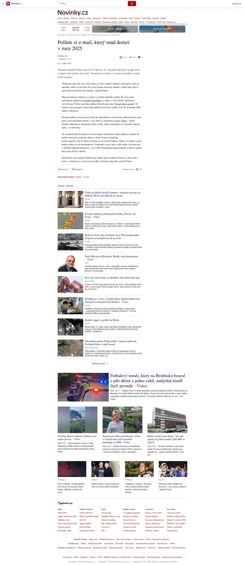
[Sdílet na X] (141, 169)
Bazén (83, 543)
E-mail (86, 177)
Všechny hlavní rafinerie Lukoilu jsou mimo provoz (77, 437)
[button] (70, 199)
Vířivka (172, 543)
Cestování (89, 22)
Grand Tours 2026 (86, 531)
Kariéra (93, 557)
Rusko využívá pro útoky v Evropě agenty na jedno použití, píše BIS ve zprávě (166, 439)
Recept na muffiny (130, 516)
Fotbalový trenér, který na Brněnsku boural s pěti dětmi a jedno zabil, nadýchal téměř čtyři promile (147, 380)
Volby (89, 18)
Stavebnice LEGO (100, 548)
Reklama (84, 557)
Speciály (134, 22)
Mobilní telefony (84, 548)
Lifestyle (155, 18)
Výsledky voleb (64, 520)
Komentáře (122, 18)
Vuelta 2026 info (86, 513)
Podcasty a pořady (109, 22)
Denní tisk (161, 22)
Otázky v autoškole (174, 527)
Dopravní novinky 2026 (176, 520)
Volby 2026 (62, 513)
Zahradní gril (162, 543)
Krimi (131, 18)
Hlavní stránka (63, 18)
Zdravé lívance (129, 520)
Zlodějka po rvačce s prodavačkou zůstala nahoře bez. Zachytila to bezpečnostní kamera (112, 300)
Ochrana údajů (139, 557)
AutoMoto (74, 22)
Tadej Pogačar (85, 523)
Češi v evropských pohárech (157, 539)
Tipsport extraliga (108, 520)
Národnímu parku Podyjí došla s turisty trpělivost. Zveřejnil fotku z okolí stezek (111, 342)
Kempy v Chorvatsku (153, 513)
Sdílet (134, 57)
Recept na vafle (129, 527)
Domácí (82, 18)
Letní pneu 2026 (173, 513)
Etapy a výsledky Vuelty (88, 516)
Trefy (86, 263)
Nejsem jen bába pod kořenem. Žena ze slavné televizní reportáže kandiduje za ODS (121, 439)
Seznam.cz (236, 4)
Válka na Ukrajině (110, 18)
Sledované (171, 22)
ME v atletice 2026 (108, 523)
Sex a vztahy (89, 281)
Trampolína (108, 543)
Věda (81, 22)
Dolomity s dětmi (152, 531)
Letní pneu (129, 548)
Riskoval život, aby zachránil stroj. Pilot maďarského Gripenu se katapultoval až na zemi (112, 236)
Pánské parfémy (178, 548)
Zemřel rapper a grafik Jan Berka (102, 320)
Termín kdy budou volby (67, 523)
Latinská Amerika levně (154, 527)
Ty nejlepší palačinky (131, 513)
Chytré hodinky (164, 548)
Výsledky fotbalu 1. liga (110, 516)
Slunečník (119, 543)
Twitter (75, 557)
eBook (124, 57)
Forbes (78, 177)
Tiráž (100, 557)
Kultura (137, 18)
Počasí (141, 22)
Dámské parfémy (116, 548)
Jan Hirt (82, 520)
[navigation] (3, 4)
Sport (121, 22)
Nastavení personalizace (172, 557)
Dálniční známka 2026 (176, 516)
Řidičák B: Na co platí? (176, 523)
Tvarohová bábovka (131, 523)
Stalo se (74, 18)
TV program (151, 22)
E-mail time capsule (124, 103)
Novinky (61, 56)
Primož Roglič (85, 527)
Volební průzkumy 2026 (67, 516)
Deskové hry (141, 548)
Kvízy (127, 22)
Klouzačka (129, 543)
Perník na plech (129, 531)
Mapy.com (93, 539)
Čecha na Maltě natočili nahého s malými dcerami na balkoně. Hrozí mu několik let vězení (112, 194)
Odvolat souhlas (153, 557)
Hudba (87, 323)
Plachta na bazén (95, 543)
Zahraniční (97, 18)
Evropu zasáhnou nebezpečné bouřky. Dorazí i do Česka (110, 215)
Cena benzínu (138, 539)
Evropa (87, 199)
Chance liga (106, 513)
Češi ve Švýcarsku (152, 523)
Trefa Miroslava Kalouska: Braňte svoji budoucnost (111, 256)
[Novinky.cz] (73, 13)
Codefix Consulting (92, 100)
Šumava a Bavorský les (154, 520)
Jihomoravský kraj (91, 348)
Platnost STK (172, 531)
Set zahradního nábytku (145, 543)
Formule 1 (105, 527)
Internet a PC (63, 22)
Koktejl (163, 18)
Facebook (67, 557)
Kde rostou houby (123, 539)
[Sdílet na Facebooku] (137, 169)
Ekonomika (146, 18)
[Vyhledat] (132, 3)
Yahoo (124, 120)
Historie (98, 22)
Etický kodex (126, 557)
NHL (103, 531)
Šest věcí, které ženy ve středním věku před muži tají (112, 277)
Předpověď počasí (107, 539)
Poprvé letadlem (151, 516)
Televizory (152, 548)
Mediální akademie (111, 557)
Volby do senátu (64, 527)
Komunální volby (64, 531)
